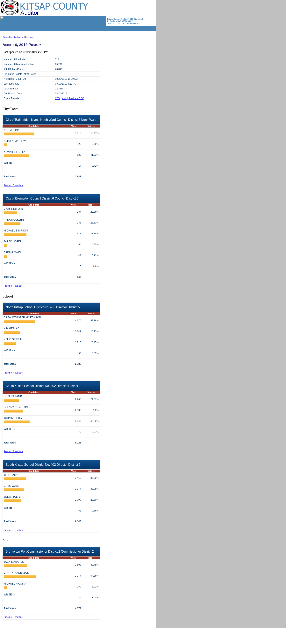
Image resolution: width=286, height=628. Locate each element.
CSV (57, 98)
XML (64, 98)
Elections (29, 37)
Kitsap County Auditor (13, 37)
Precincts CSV (76, 98)
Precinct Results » (13, 185)
